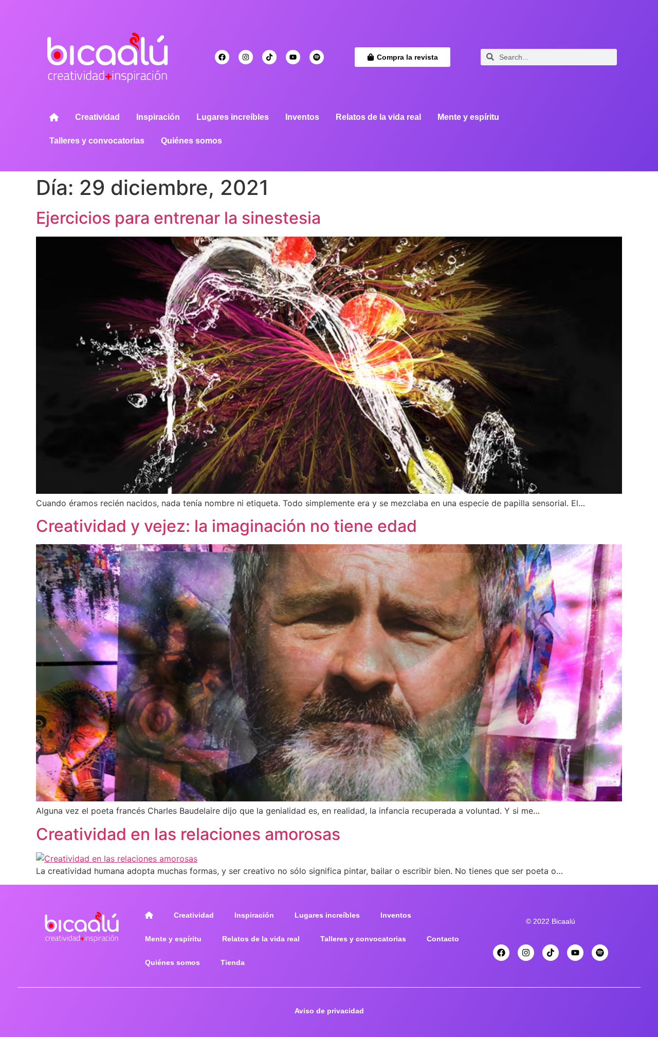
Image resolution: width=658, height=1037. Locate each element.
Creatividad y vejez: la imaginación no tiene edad (226, 526)
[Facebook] (222, 57)
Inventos (302, 117)
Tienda (233, 962)
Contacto (443, 939)
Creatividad (97, 117)
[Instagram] (246, 57)
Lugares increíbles (232, 117)
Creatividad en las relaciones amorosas (188, 834)
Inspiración (158, 117)
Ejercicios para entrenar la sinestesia (178, 218)
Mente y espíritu (468, 117)
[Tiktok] (269, 57)
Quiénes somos (191, 140)
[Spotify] (316, 57)
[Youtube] (293, 57)
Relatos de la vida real (378, 117)
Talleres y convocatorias (96, 140)
